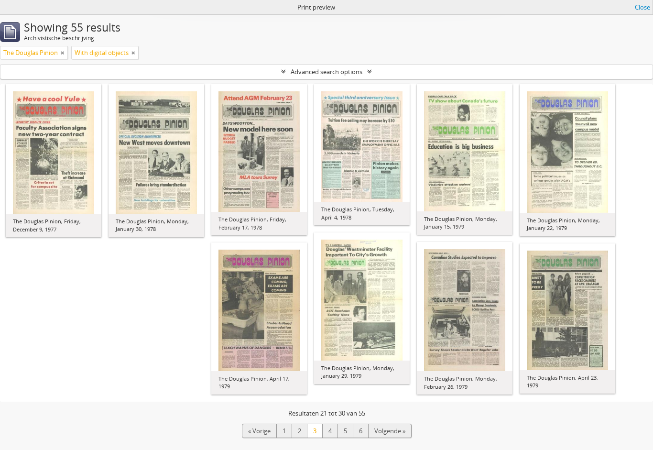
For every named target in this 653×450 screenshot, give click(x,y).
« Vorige (259, 431)
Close (642, 7)
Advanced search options (326, 71)
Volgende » (389, 431)
